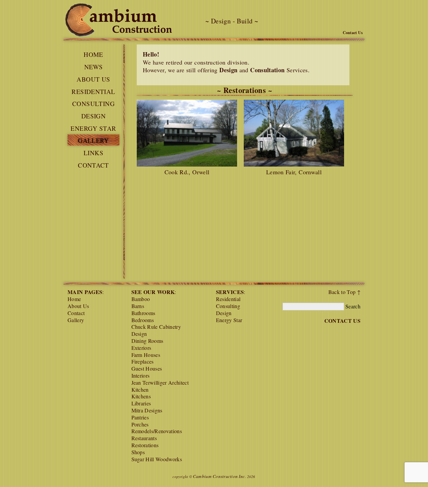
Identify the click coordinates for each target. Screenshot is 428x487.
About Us (93, 79)
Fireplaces (142, 361)
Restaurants (144, 438)
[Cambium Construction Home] (118, 20)
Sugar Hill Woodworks (156, 459)
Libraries (141, 403)
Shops (138, 452)
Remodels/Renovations (156, 430)
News (93, 67)
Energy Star (93, 128)
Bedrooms (142, 319)
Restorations (145, 445)
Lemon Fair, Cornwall (294, 172)
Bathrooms (143, 312)
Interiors (140, 375)
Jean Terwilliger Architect (160, 382)
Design (93, 116)
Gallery (93, 140)
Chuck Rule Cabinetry (156, 326)
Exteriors (141, 347)
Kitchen (140, 389)
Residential (93, 91)
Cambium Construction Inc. (219, 476)
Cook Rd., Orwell (187, 172)
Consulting (93, 103)
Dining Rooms (147, 340)
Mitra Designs (147, 410)
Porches (140, 424)
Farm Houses (145, 354)
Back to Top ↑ (344, 291)
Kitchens (141, 396)
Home (93, 54)
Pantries (140, 417)
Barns (137, 305)
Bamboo (140, 298)
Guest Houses (146, 368)
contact (93, 165)
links (93, 153)
